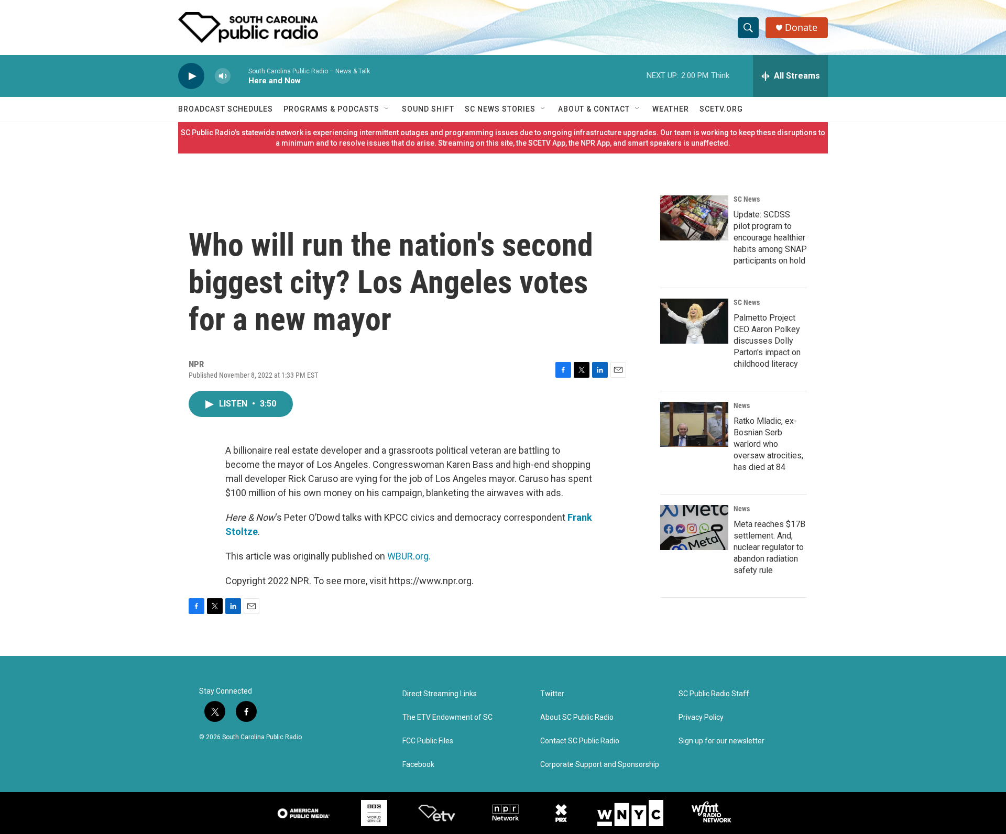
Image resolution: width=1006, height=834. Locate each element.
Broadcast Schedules (225, 109)
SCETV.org (721, 109)
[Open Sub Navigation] (387, 109)
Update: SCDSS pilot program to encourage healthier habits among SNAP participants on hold (770, 238)
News (742, 405)
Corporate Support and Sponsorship (599, 765)
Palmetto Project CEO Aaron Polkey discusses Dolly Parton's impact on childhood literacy (767, 341)
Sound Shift (428, 109)
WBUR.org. (409, 556)
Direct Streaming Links (439, 694)
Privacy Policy (701, 717)
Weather (670, 109)
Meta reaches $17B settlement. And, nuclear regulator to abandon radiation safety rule (769, 547)
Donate (801, 27)
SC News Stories (500, 109)
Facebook (418, 765)
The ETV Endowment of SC (447, 717)
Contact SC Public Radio (579, 741)
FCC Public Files (427, 741)
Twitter (552, 694)
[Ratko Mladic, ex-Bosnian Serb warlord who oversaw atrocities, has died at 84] (694, 424)
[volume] (223, 76)
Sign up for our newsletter (721, 741)
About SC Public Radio (577, 717)
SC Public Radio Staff (714, 694)
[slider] (239, 75)
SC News (747, 199)
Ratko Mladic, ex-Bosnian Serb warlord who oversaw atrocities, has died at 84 (768, 444)
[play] (191, 76)
